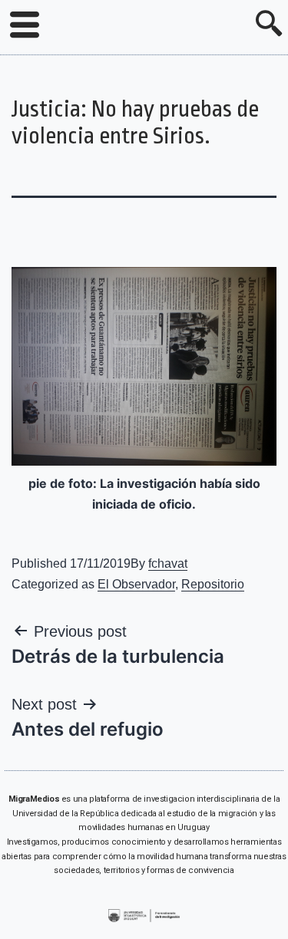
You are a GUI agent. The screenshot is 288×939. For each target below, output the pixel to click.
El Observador (136, 584)
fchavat (167, 563)
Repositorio (212, 584)
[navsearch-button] (268, 25)
